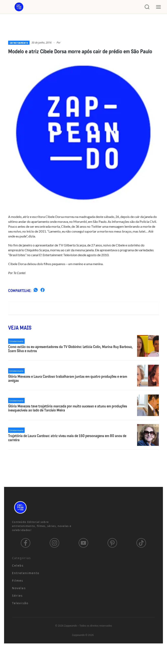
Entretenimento (19, 42)
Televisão (20, 603)
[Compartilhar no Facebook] (42, 290)
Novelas (19, 588)
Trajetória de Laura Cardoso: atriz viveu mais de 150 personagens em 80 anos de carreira (67, 438)
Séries (17, 595)
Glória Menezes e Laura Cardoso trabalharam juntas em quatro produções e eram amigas (67, 379)
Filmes (17, 580)
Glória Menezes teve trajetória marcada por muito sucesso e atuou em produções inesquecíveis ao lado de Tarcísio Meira (67, 408)
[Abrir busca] (147, 7)
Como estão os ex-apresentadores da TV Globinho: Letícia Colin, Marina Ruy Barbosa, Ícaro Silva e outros (70, 349)
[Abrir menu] (158, 7)
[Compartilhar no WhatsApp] (35, 290)
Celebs (18, 565)
